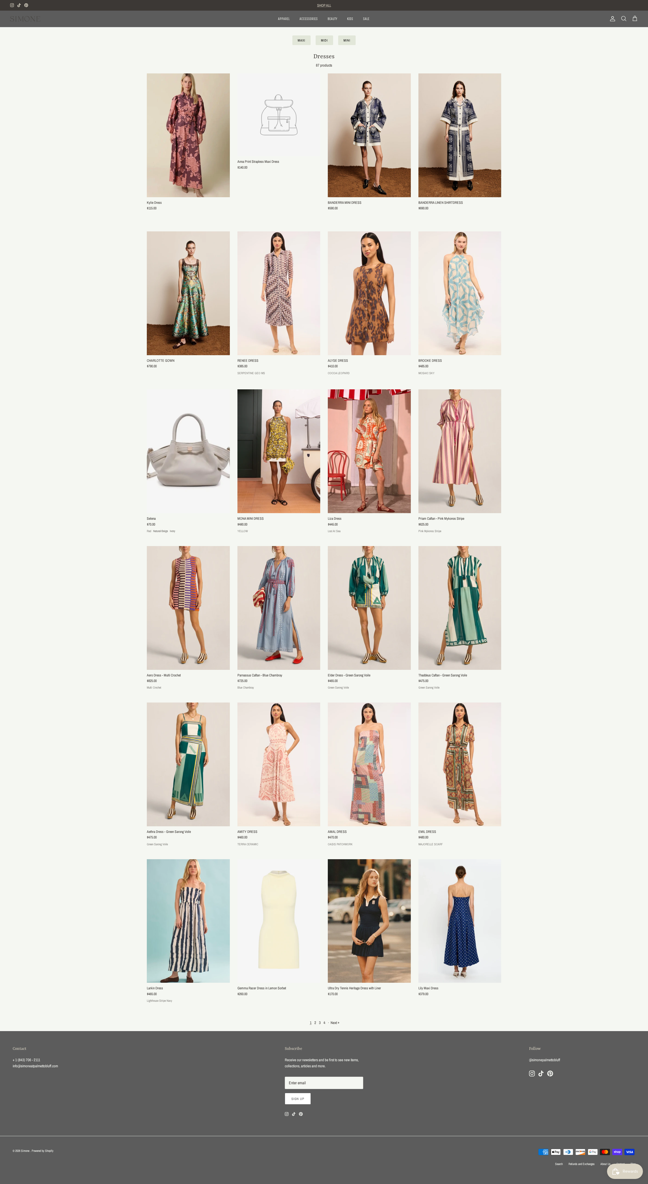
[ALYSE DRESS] (369, 293)
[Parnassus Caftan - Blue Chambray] (278, 608)
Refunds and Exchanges (582, 1164)
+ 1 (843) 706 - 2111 (26, 1059)
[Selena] (188, 451)
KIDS (350, 19)
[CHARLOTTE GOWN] (188, 293)
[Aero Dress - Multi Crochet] (188, 608)
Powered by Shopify (42, 1151)
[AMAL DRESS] (369, 764)
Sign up (297, 1099)
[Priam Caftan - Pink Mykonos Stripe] (459, 451)
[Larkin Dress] (188, 921)
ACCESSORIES (308, 19)
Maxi (301, 40)
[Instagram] (12, 5)
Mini (346, 40)
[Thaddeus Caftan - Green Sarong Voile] (459, 608)
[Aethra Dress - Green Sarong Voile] (188, 764)
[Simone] (25, 19)
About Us (605, 1164)
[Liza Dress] (369, 451)
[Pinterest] (26, 5)
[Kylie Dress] (188, 135)
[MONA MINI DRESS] (278, 451)
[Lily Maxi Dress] (459, 921)
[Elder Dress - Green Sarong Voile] (369, 608)
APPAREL (284, 19)
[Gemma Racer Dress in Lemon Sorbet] (278, 921)
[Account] (612, 19)
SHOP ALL (324, 5)
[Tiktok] (19, 5)
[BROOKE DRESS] (459, 293)
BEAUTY (332, 19)
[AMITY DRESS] (278, 764)
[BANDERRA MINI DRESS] (369, 135)
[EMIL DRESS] (459, 764)
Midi (324, 40)
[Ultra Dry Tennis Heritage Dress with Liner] (369, 921)
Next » (335, 1022)
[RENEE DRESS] (278, 293)
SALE (366, 19)
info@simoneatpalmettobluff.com (35, 1066)
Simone (25, 1151)
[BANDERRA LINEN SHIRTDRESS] (459, 135)
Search (559, 1164)
